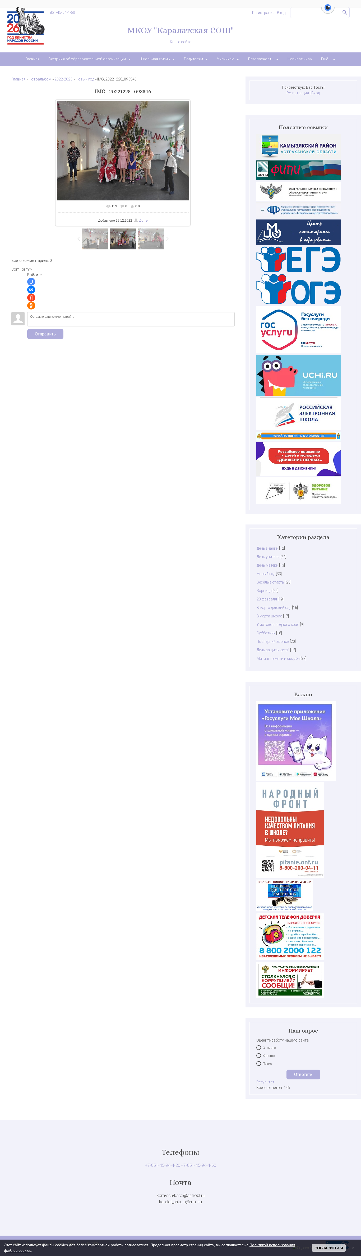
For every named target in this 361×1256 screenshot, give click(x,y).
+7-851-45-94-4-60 (59, 12)
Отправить (45, 334)
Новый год (85, 79)
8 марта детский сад (274, 607)
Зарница (264, 591)
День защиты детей (273, 650)
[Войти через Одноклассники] (31, 305)
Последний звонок (273, 641)
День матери (267, 565)
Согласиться (328, 1248)
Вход (281, 13)
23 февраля (267, 599)
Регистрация (263, 13)
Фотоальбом (40, 79)
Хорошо (269, 1056)
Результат (265, 1082)
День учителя (268, 557)
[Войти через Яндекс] (31, 298)
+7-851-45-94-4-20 (162, 1165)
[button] (328, 10)
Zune (143, 220)
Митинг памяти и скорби (278, 658)
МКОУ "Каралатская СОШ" (180, 30)
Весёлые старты (271, 582)
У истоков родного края (278, 624)
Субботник (266, 633)
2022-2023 (63, 79)
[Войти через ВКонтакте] (31, 290)
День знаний (267, 548)
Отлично (269, 1048)
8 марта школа (269, 616)
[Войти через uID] (31, 282)
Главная (18, 79)
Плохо (267, 1064)
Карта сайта (180, 42)
